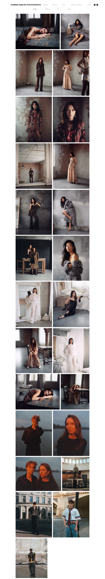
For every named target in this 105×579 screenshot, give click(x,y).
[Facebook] (95, 5)
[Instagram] (97, 5)
